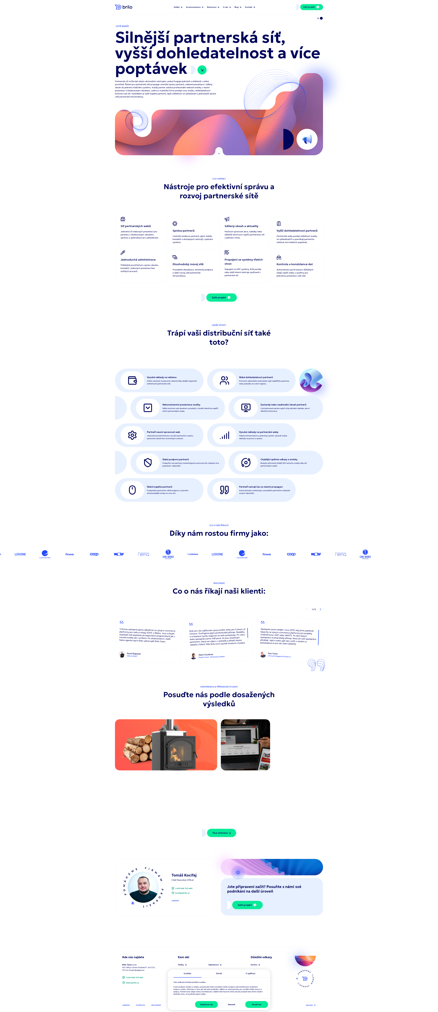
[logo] (123, 7)
